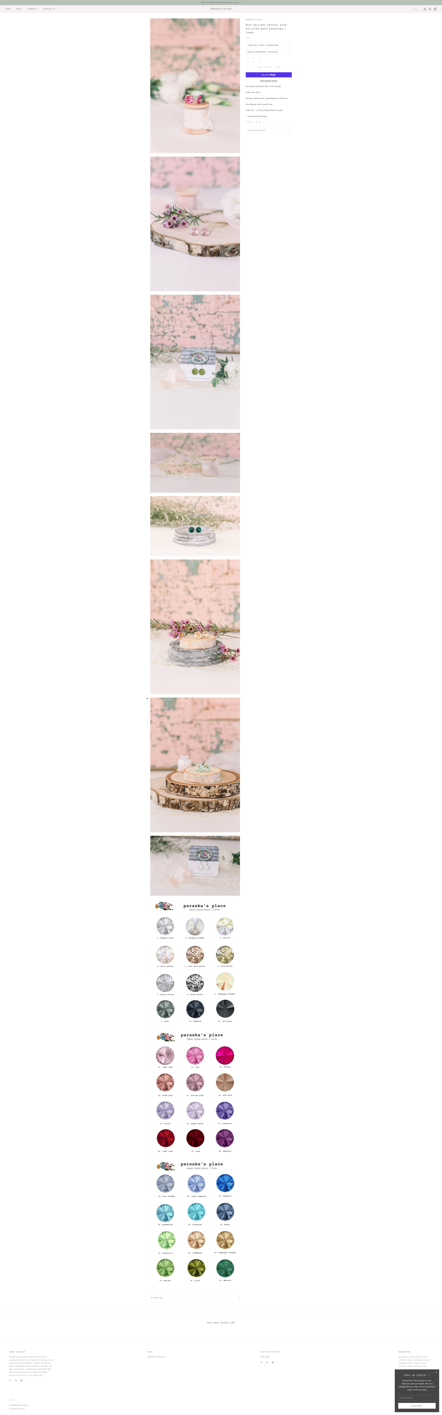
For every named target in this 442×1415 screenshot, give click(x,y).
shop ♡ (19, 9)
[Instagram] (16, 1380)
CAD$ (415, 9)
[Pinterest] (259, 122)
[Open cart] (435, 9)
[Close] (436, 1372)
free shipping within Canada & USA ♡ (221, 2)
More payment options (268, 80)
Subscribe (416, 1406)
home (8, 9)
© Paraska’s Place (18, 1405)
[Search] (430, 9)
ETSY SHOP (265, 1356)
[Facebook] (253, 122)
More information (256, 130)
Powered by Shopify (17, 1408)
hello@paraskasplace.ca (157, 1356)
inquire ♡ (33, 9)
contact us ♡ (50, 9)
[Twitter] (256, 122)
